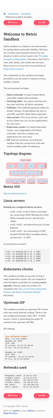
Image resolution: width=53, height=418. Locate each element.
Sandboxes (13, 14)
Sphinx (16, 411)
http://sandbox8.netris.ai (15, 194)
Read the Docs (10, 413)
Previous (14, 22)
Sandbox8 (26, 14)
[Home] (5, 14)
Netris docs (28, 4)
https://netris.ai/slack (14, 69)
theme (31, 411)
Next (40, 22)
